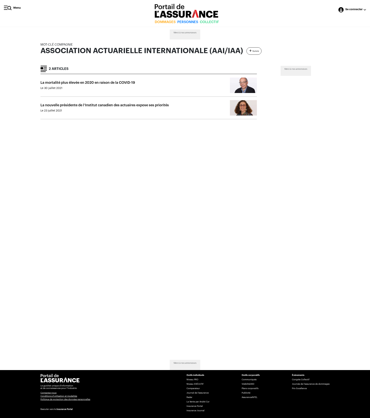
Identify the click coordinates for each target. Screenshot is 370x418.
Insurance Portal (64, 409)
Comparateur (193, 388)
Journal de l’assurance (198, 393)
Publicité (246, 393)
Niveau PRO (192, 380)
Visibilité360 (248, 384)
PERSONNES (187, 22)
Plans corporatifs (250, 388)
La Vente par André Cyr (198, 402)
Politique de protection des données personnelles (65, 399)
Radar (189, 397)
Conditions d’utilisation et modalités (58, 396)
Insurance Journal (195, 411)
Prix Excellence (299, 388)
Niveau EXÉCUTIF (195, 384)
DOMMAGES (165, 22)
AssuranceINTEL (249, 397)
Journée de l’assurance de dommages (311, 384)
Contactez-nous (48, 393)
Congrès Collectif (300, 380)
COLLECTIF (209, 22)
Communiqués (249, 380)
